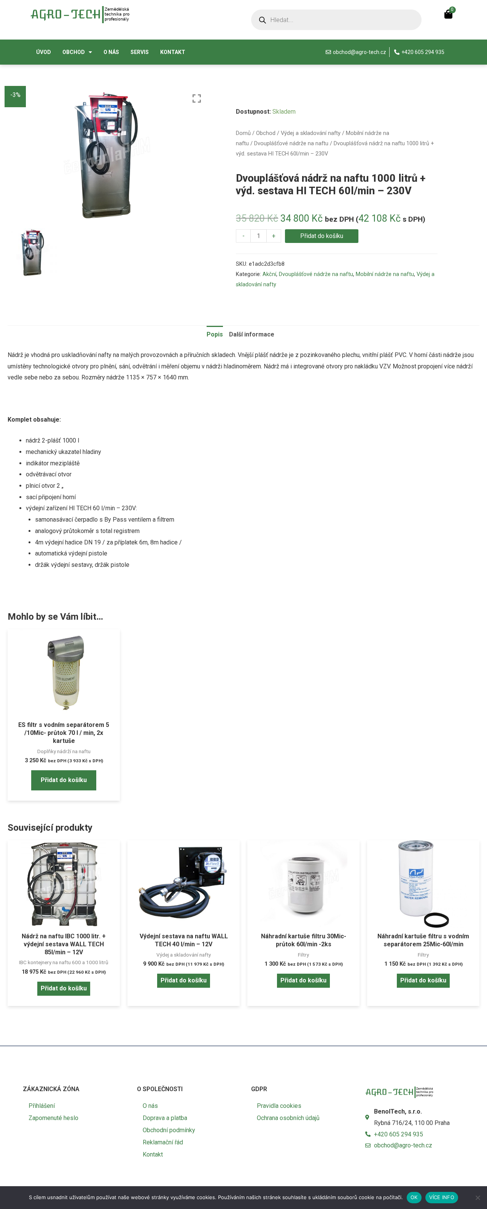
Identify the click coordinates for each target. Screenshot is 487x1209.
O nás (111, 52)
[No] (477, 1197)
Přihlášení (42, 1105)
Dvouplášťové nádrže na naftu (291, 143)
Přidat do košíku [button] (64, 780)
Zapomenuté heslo (53, 1118)
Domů (243, 133)
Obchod (73, 52)
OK (414, 1197)
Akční (269, 274)
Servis (140, 52)
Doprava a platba (165, 1118)
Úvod (43, 52)
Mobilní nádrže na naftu (385, 274)
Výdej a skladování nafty (311, 133)
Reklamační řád (163, 1142)
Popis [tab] (215, 334)
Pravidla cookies (279, 1105)
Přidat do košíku (321, 236)
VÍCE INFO (441, 1197)
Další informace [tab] (251, 334)
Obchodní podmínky (169, 1130)
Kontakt (172, 52)
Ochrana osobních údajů (288, 1118)
